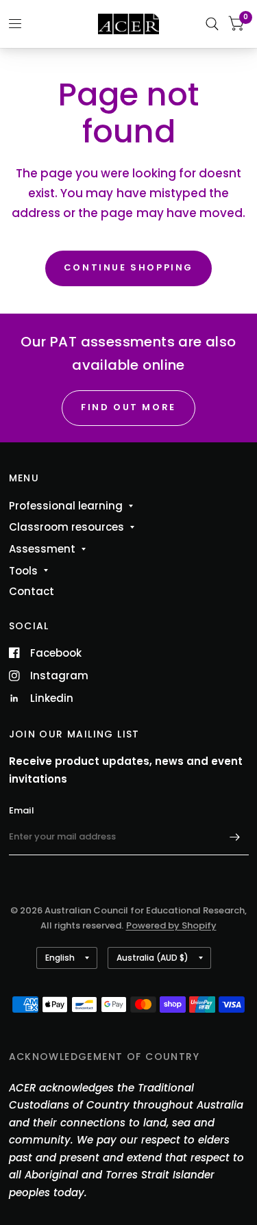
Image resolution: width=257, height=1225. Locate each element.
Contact (31, 591)
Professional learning (66, 505)
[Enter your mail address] (235, 837)
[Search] (212, 24)
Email (21, 810)
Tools (23, 571)
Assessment (42, 549)
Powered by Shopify (171, 925)
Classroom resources (66, 527)
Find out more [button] (128, 407)
